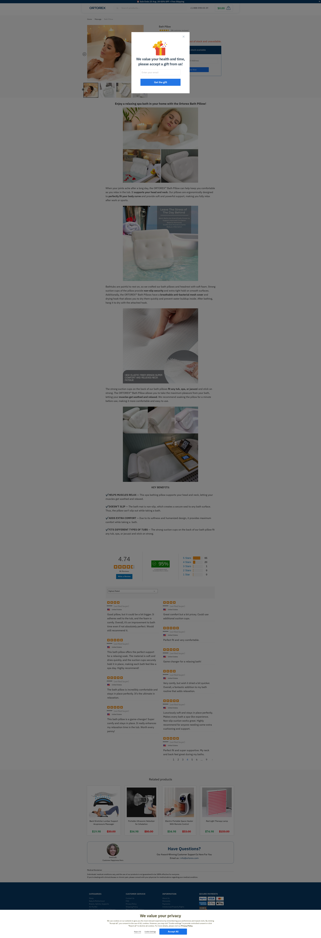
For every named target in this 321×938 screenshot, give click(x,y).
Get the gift (160, 82)
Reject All (137, 931)
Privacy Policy (186, 926)
